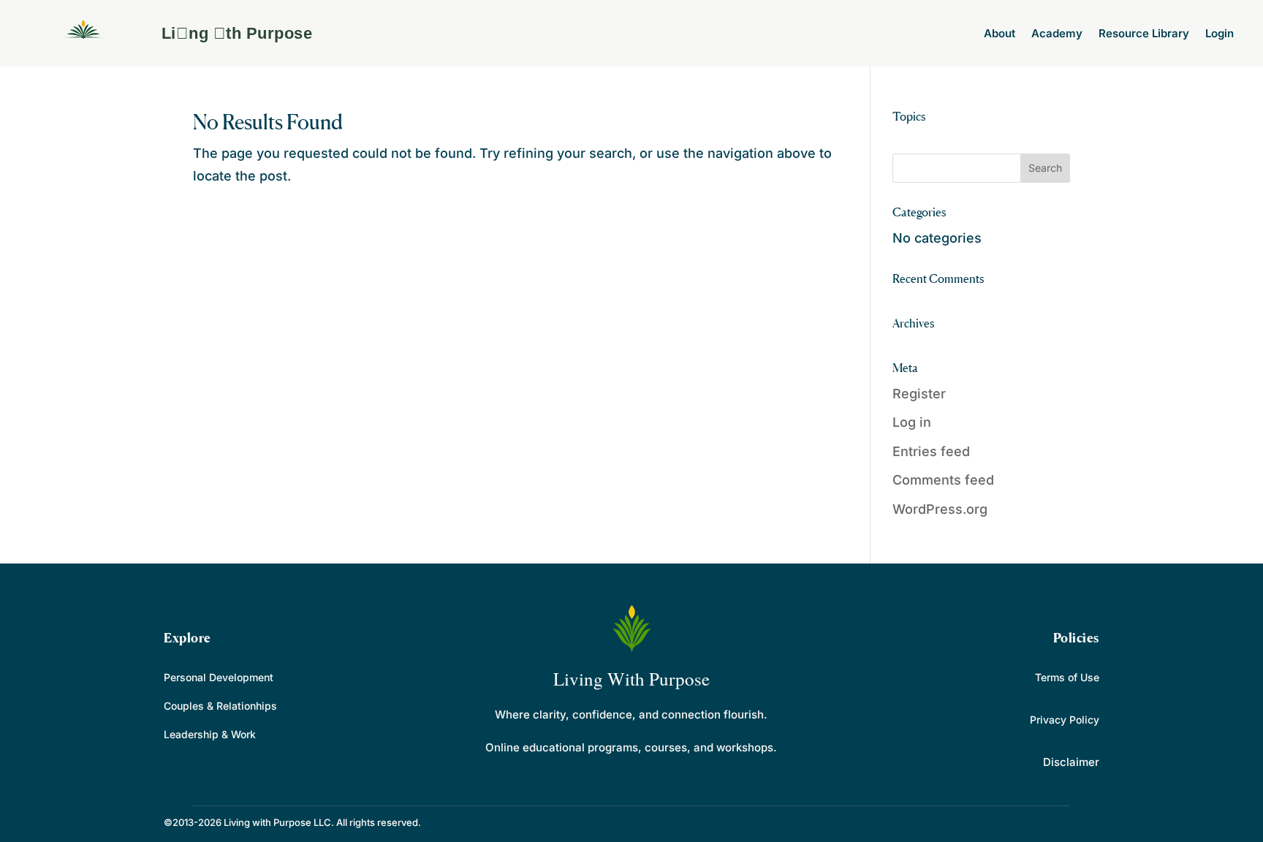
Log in (911, 422)
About (999, 33)
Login (1219, 33)
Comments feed (943, 480)
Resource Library (1144, 33)
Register (919, 393)
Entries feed (931, 451)
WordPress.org (939, 509)
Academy (1056, 33)
